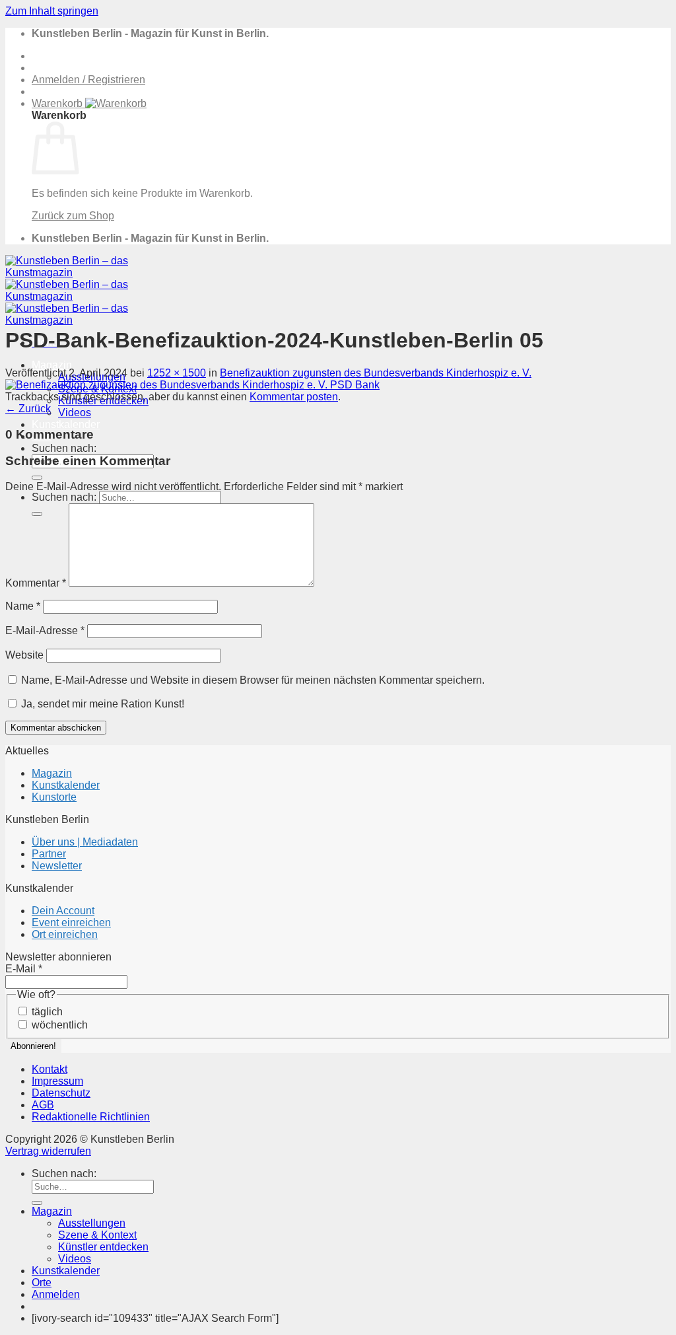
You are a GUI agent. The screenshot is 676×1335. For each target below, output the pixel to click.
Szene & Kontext (97, 1235)
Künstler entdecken (103, 1246)
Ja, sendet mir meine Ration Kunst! (101, 703)
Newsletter (57, 865)
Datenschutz (61, 1093)
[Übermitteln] (37, 478)
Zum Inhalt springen (51, 11)
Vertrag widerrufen (48, 1151)
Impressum (57, 1081)
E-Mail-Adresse (44, 630)
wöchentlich (58, 1024)
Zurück (28, 408)
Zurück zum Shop (73, 215)
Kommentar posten (294, 396)
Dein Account (63, 910)
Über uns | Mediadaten (85, 842)
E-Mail (23, 968)
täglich (46, 1011)
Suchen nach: (64, 448)
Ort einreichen (65, 934)
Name (22, 606)
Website (24, 655)
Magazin (52, 365)
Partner (49, 853)
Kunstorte (54, 797)
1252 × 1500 (176, 373)
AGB (43, 1104)
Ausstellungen (91, 1223)
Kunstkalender (66, 424)
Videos (74, 412)
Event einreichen (71, 922)
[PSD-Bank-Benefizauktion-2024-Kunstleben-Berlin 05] (192, 384)
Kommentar (35, 583)
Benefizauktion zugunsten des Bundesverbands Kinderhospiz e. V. (375, 373)
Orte (41, 1282)
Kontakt (49, 1069)
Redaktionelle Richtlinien (91, 1116)
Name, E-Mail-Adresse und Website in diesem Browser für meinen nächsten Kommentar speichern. (253, 680)
